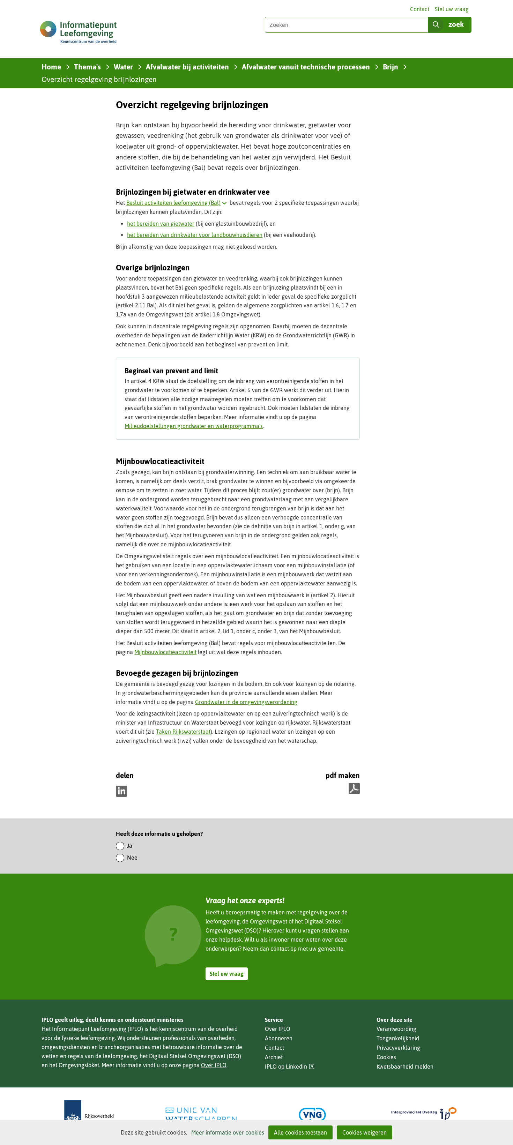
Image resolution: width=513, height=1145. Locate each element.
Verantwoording (396, 1029)
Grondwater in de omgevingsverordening (246, 702)
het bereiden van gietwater (160, 223)
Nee (132, 857)
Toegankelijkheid (398, 1038)
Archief (274, 1057)
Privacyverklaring (398, 1048)
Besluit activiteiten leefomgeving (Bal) (178, 203)
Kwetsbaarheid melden (405, 1066)
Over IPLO (213, 1065)
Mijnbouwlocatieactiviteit (165, 652)
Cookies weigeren (364, 1132)
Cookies (386, 1057)
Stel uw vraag (452, 9)
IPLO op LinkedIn (289, 1066)
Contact (419, 9)
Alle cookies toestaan (300, 1132)
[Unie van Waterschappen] (200, 1115)
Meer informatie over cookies (227, 1132)
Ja (129, 846)
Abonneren (278, 1038)
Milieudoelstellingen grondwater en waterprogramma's (194, 426)
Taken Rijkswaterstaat (183, 731)
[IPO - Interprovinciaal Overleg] (424, 1115)
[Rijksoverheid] (89, 1115)
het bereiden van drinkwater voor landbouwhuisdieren (194, 235)
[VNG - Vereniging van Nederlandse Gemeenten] (312, 1115)
